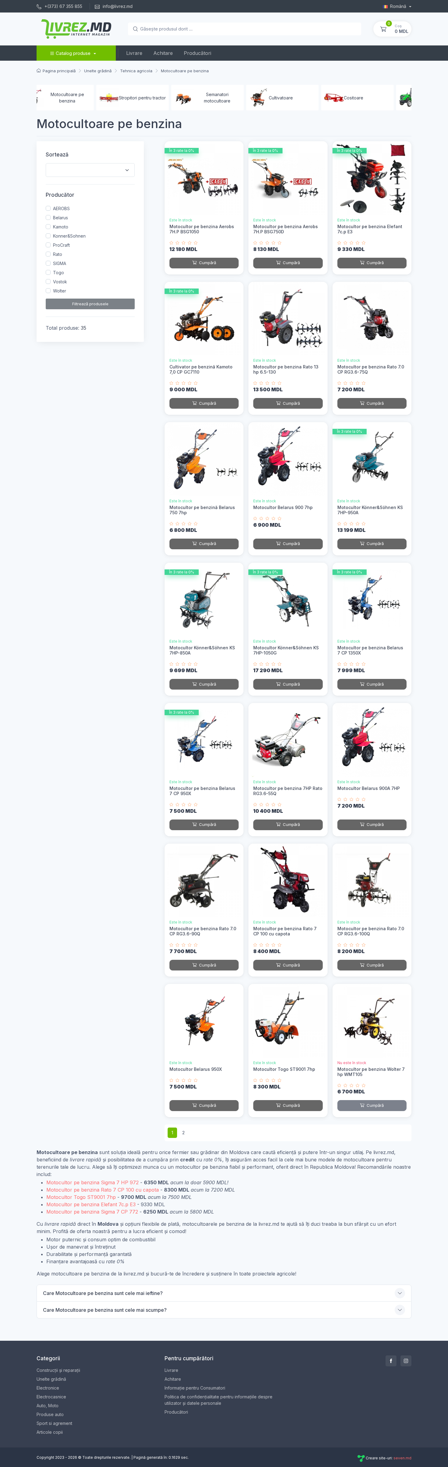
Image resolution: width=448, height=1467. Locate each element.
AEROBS (61, 208)
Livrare (134, 53)
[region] (90, 249)
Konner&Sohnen (69, 236)
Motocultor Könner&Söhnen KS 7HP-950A (370, 510)
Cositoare (295, 97)
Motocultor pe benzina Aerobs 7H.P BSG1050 (201, 229)
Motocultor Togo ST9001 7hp (284, 1069)
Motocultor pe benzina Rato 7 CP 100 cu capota (285, 931)
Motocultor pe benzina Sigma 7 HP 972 (92, 1182)
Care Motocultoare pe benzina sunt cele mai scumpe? (105, 1310)
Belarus (60, 217)
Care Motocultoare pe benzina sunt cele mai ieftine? (103, 1293)
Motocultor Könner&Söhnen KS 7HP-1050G (286, 650)
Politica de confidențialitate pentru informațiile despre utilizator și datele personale (218, 1400)
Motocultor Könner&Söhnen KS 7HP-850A (202, 650)
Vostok (60, 281)
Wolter (59, 290)
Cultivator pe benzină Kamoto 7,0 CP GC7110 (201, 369)
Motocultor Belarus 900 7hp (283, 507)
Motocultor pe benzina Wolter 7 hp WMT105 (371, 1072)
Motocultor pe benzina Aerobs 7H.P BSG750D (285, 229)
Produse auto (50, 1414)
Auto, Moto (48, 1405)
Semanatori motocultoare (159, 97)
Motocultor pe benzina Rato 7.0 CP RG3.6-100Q (370, 931)
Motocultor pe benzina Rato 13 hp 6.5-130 (285, 369)
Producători (197, 53)
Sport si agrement (54, 1423)
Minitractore (372, 97)
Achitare (163, 53)
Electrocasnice (51, 1396)
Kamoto (60, 226)
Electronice (48, 1387)
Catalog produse (73, 53)
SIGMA (59, 263)
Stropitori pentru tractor (83, 97)
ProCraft (61, 245)
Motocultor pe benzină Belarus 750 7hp (202, 510)
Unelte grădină (51, 1379)
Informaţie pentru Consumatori (195, 1387)
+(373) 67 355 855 (62, 6)
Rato (57, 254)
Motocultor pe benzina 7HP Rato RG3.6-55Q (287, 791)
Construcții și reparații (58, 1370)
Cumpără (207, 262)
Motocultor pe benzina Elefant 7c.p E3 (369, 229)
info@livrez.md (117, 6)
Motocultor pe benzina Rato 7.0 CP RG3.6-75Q (370, 369)
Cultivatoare (222, 97)
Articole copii (50, 1432)
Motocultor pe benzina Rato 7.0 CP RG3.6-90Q (202, 931)
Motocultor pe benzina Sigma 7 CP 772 (92, 1212)
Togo (58, 272)
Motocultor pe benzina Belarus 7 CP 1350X (370, 650)
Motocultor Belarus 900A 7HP (368, 788)
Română (398, 6)
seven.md (402, 1458)
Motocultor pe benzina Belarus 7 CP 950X (202, 791)
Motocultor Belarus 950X (195, 1069)
